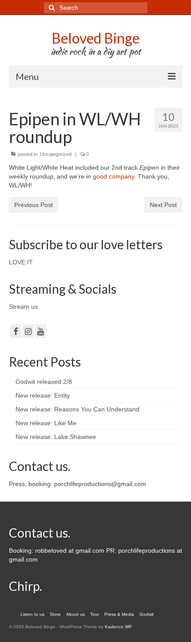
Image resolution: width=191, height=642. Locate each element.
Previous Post (33, 204)
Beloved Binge (95, 38)
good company (113, 176)
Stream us (23, 306)
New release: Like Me (46, 423)
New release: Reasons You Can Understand (77, 409)
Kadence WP (118, 626)
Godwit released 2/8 (44, 381)
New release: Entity (43, 395)
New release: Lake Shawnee (56, 436)
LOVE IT (21, 262)
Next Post (163, 204)
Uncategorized (56, 154)
